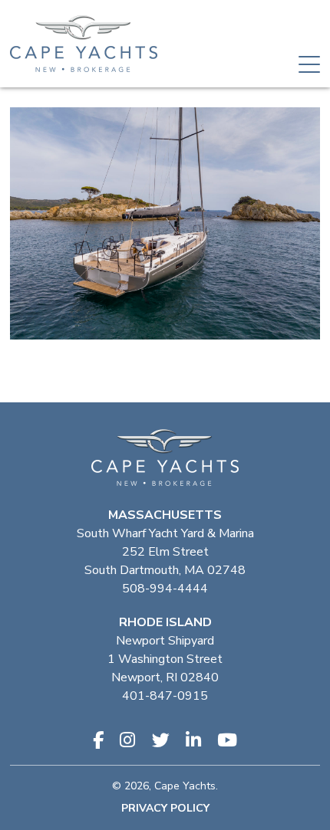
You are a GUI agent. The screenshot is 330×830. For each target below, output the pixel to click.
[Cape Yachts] (83, 43)
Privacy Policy (165, 808)
